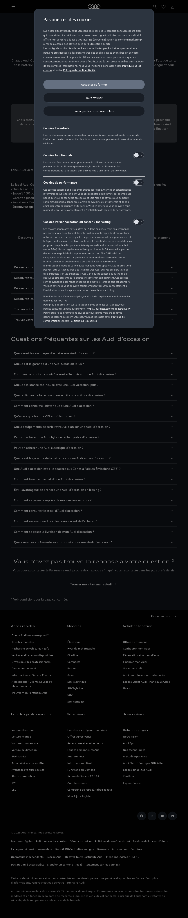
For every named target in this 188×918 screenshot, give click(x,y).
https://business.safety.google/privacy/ (109, 308)
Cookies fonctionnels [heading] (58, 155)
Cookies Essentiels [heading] (56, 128)
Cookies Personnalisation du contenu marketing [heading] (77, 222)
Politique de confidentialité (79, 70)
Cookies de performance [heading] (60, 182)
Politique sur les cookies (83, 320)
